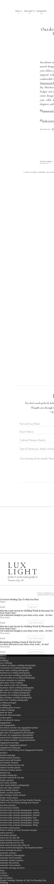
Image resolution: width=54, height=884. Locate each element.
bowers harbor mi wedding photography (17, 678)
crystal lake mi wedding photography (16, 668)
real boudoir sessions (9, 762)
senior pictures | (7, 833)
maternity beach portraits (10, 858)
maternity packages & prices (12, 868)
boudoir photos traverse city (12, 765)
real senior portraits (8, 835)
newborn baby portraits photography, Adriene (20, 813)
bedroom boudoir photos (10, 770)
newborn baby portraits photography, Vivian (19, 810)
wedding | (4, 660)
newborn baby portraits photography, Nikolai (19, 815)
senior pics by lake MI (9, 838)
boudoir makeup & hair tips (12, 777)
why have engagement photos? (13, 745)
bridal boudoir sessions (10, 757)
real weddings (6, 663)
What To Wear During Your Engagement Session (21, 750)
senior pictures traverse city (12, 840)
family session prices (9, 798)
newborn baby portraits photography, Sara (18, 817)
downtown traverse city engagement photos (19, 727)
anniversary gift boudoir (10, 760)
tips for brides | (6, 878)
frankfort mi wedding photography (15, 673)
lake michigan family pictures (13, 795)
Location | (4, 875)
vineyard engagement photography (15, 730)
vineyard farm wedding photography (16, 675)
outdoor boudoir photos (10, 767)
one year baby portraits (10, 787)
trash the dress (6, 712)
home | (3, 658)
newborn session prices (10, 827)
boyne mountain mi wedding (12, 680)
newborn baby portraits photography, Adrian (19, 820)
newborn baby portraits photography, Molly (19, 825)
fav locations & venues (10, 720)
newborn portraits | (8, 805)
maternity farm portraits (10, 865)
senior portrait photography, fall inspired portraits (21, 847)
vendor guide (5, 717)
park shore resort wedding (11, 683)
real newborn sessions (9, 808)
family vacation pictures (10, 792)
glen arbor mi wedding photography (15, 690)
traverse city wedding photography (15, 692)
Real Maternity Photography (12, 855)
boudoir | (4, 753)
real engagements (7, 725)
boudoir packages (7, 755)
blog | (2, 870)
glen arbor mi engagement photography (17, 732)
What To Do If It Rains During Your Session (19, 802)
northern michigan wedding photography (18, 665)
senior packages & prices (11, 850)
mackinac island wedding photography (17, 687)
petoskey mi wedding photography (15, 695)
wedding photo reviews (10, 707)
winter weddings (7, 710)
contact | (3, 873)
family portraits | (7, 780)
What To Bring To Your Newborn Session (18, 830)
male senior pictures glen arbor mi (14, 845)
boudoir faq (5, 772)
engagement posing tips (10, 747)
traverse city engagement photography (16, 735)
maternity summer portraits (11, 860)
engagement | (5, 723)
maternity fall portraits (9, 863)
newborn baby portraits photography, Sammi (19, 822)
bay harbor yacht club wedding (13, 685)
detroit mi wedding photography (14, 700)
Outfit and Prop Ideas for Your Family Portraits (20, 800)
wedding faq (5, 705)
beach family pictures (9, 790)
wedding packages (8, 702)
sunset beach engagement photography (17, 737)
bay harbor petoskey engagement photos (17, 740)
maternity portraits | (8, 853)
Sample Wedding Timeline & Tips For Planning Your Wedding (23, 881)
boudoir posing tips (8, 775)
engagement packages (9, 742)
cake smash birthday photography (14, 785)
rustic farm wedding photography (14, 670)
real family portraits (8, 783)
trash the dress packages (10, 715)
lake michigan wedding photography (16, 697)
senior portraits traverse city (12, 842)
